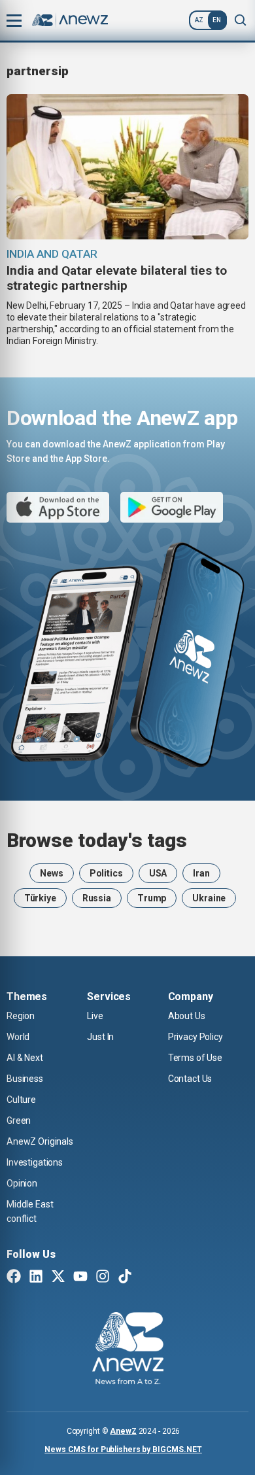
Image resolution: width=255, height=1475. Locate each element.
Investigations (35, 1162)
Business (25, 1078)
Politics (106, 873)
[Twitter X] (58, 1277)
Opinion (22, 1183)
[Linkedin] (36, 1277)
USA (158, 873)
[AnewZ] (127, 1350)
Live (95, 1016)
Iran (201, 873)
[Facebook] (14, 1277)
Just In (100, 1037)
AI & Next (25, 1057)
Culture (21, 1099)
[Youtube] (80, 1277)
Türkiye (40, 898)
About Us (186, 1016)
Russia (96, 898)
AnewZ (123, 1431)
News (51, 873)
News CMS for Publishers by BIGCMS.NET (123, 1449)
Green (19, 1120)
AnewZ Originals (40, 1141)
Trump (151, 898)
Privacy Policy (195, 1037)
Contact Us (190, 1078)
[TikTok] (125, 1277)
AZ (199, 20)
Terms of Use (195, 1057)
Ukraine (209, 898)
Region (21, 1016)
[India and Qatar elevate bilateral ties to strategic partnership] (127, 166)
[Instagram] (102, 1277)
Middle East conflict (30, 1211)
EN (216, 20)
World (18, 1037)
